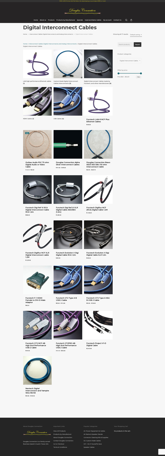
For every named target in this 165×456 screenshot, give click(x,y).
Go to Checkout (58, 444)
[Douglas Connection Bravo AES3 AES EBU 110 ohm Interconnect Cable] (98, 144)
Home (25, 34)
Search (137, 44)
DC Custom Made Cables (92, 441)
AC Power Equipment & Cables (94, 431)
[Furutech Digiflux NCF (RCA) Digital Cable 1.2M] (98, 189)
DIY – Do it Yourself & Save (93, 444)
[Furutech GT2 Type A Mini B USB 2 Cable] (98, 280)
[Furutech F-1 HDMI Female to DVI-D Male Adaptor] (37, 280)
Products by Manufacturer (62, 434)
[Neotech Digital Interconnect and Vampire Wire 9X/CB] (37, 370)
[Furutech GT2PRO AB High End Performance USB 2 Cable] (68, 325)
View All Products (59, 431)
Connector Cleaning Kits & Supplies (96, 437)
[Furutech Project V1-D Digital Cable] (98, 325)
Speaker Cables (89, 447)
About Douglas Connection (62, 437)
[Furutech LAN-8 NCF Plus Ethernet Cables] (98, 101)
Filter (138, 77)
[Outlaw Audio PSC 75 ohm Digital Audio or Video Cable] (37, 144)
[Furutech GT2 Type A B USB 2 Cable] (68, 280)
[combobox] (136, 34)
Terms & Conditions (60, 447)
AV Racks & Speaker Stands (93, 434)
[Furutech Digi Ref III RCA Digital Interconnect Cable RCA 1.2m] (37, 189)
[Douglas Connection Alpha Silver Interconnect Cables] (68, 144)
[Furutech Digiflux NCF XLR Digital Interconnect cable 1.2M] (37, 234)
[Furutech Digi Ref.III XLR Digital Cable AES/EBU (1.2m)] (68, 189)
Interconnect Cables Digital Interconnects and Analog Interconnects (51, 34)
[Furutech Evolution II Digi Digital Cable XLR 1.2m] (98, 234)
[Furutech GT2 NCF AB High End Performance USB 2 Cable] (37, 325)
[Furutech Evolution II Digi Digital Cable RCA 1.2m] (68, 234)
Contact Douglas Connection (63, 441)
